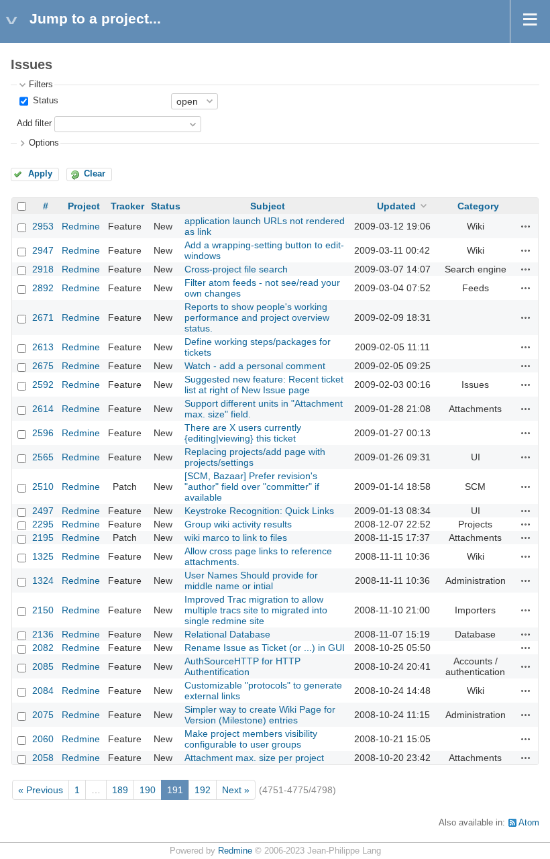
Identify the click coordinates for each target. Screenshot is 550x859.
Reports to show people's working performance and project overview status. (256, 317)
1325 (43, 556)
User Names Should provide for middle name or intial (251, 580)
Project (84, 206)
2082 (43, 647)
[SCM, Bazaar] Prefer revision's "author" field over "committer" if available (251, 486)
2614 (43, 408)
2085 (43, 666)
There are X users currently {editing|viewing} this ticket (242, 433)
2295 (43, 524)
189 (120, 790)
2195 (43, 537)
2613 (43, 347)
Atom (528, 822)
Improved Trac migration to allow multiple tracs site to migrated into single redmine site (255, 610)
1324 (43, 580)
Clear (94, 174)
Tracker (127, 206)
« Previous (40, 790)
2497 (43, 510)
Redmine (81, 226)
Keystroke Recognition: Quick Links (259, 510)
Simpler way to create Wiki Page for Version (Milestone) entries (259, 714)
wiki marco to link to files (235, 537)
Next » (236, 790)
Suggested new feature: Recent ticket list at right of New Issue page (263, 384)
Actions (525, 226)
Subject (267, 206)
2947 (43, 250)
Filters (41, 84)
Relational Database (227, 634)
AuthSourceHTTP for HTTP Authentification (242, 666)
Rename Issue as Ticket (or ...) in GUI (264, 647)
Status (44, 100)
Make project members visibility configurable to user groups (250, 739)
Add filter (34, 123)
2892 (43, 288)
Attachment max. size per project (254, 757)
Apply (40, 174)
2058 (43, 757)
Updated (396, 206)
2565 (43, 457)
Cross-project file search (236, 269)
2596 (43, 432)
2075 (43, 714)
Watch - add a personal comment (254, 365)
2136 (43, 634)
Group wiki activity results (238, 524)
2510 (43, 486)
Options (44, 143)
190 (148, 790)
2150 (43, 610)
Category (478, 206)
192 (203, 790)
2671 (43, 317)
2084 (43, 690)
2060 (43, 739)
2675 (43, 365)
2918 (43, 269)
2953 (43, 226)
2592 (43, 384)
